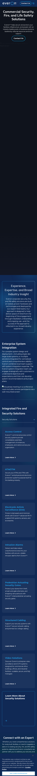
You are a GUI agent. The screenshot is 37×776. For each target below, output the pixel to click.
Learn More (9, 457)
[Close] (33, 755)
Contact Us (25, 3)
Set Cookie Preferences (18, 773)
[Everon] (9, 3)
